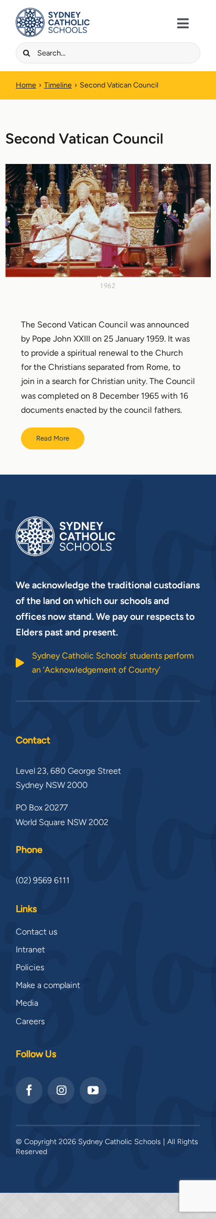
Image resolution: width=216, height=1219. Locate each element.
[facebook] (29, 1090)
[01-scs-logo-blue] (53, 12)
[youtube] (93, 1090)
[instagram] (61, 1090)
